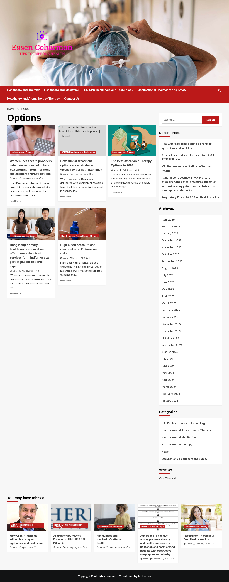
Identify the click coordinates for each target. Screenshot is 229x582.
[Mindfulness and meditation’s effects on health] (114, 517)
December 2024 (172, 324)
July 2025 (167, 275)
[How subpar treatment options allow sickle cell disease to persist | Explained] (81, 140)
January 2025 (170, 317)
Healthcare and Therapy (23, 89)
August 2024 (170, 351)
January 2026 (170, 233)
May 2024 (168, 372)
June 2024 (168, 365)
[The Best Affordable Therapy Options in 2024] (132, 140)
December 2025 (172, 240)
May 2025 (168, 289)
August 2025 (170, 268)
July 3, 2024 (128, 170)
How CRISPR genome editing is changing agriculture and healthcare (187, 146)
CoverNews (126, 576)
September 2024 (172, 344)
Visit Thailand (167, 478)
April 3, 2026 (27, 547)
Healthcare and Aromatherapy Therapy (33, 98)
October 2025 (170, 254)
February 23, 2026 (73, 547)
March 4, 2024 (78, 258)
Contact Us (71, 98)
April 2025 (168, 296)
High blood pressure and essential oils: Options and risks (79, 249)
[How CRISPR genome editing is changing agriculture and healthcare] (27, 517)
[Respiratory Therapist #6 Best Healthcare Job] (201, 517)
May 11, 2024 (28, 271)
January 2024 (170, 400)
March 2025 (169, 303)
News (165, 451)
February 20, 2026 (160, 559)
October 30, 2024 (80, 174)
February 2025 (171, 310)
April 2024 (168, 379)
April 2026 (168, 219)
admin (15, 178)
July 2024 (167, 358)
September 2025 (172, 261)
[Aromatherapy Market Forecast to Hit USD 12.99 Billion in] (71, 517)
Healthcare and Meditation (62, 89)
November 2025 (172, 247)
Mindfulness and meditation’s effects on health (187, 168)
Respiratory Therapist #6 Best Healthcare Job (190, 197)
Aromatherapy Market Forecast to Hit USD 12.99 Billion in (188, 157)
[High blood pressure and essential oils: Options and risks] (81, 224)
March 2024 (169, 386)
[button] (219, 90)
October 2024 (170, 338)
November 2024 (172, 331)
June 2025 (168, 282)
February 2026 (171, 226)
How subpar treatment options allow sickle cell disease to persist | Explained (81, 165)
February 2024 (171, 393)
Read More (15, 201)
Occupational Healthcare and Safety (162, 89)
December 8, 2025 (30, 178)
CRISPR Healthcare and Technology (108, 89)
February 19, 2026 (204, 544)
